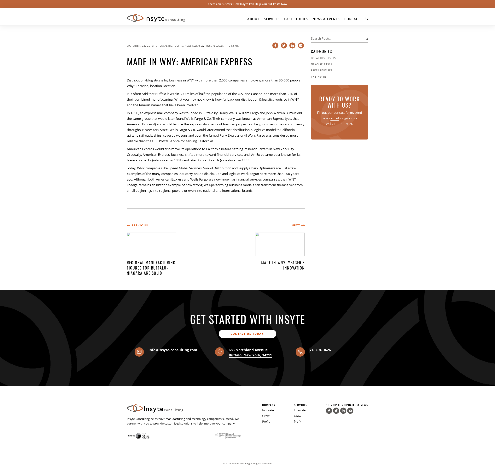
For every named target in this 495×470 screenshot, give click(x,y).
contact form (343, 112)
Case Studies (296, 19)
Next (296, 225)
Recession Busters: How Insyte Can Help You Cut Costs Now (247, 4)
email (334, 118)
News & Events (326, 19)
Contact (352, 19)
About (253, 19)
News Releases (193, 45)
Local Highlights (171, 45)
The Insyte (232, 45)
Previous (139, 225)
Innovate (268, 410)
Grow (266, 416)
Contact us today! (247, 334)
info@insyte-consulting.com (172, 350)
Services (272, 19)
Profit (266, 421)
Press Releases (214, 45)
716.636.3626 (342, 124)
